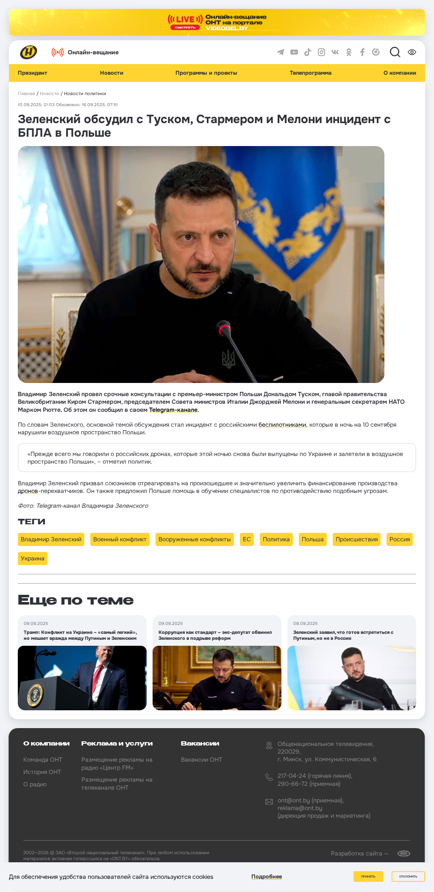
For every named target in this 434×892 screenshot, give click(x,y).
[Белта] (400, 853)
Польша (313, 539)
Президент (32, 73)
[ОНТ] (29, 52)
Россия (399, 539)
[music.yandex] (376, 52)
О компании (400, 73)
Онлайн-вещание (93, 52)
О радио (35, 784)
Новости (111, 73)
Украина (33, 558)
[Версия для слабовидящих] (412, 52)
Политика (276, 539)
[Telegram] (280, 52)
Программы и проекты (206, 73)
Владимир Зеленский (51, 539)
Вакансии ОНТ (201, 759)
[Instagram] (322, 52)
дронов (28, 491)
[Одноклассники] (349, 52)
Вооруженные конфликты (195, 539)
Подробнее (266, 876)
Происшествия (357, 539)
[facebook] (362, 52)
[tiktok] (308, 52)
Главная (26, 93)
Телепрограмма (310, 73)
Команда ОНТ (42, 759)
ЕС (247, 539)
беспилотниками (282, 424)
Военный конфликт (120, 539)
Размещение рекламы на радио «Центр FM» (117, 763)
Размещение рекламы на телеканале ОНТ (117, 783)
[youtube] (294, 52)
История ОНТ (42, 772)
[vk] (335, 52)
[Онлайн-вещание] (217, 22)
